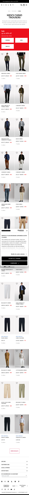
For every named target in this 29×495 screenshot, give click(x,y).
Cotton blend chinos (21, 370)
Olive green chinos (21, 73)
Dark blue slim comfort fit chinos (6, 139)
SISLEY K (8, 46)
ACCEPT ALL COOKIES (14, 258)
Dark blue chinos (5, 73)
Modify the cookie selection (18, 254)
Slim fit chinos (5, 437)
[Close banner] (26, 230)
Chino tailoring (20, 338)
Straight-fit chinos (21, 437)
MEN (21, 40)
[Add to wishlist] (2, 54)
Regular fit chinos (6, 303)
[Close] (27, 1)
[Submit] (26, 475)
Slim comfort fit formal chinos (5, 106)
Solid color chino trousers (6, 403)
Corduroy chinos (20, 105)
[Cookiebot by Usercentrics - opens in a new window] (18, 231)
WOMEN (8, 40)
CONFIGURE (13, 263)
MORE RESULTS (14, 451)
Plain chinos (19, 204)
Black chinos (19, 138)
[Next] (23, 1)
